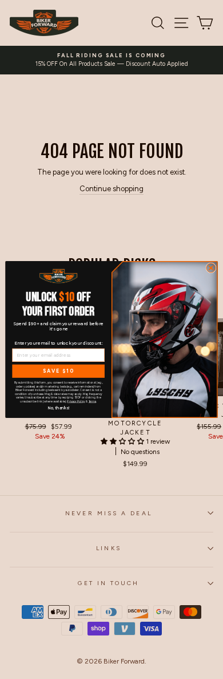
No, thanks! (58, 407)
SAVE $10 (58, 371)
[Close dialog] (211, 268)
